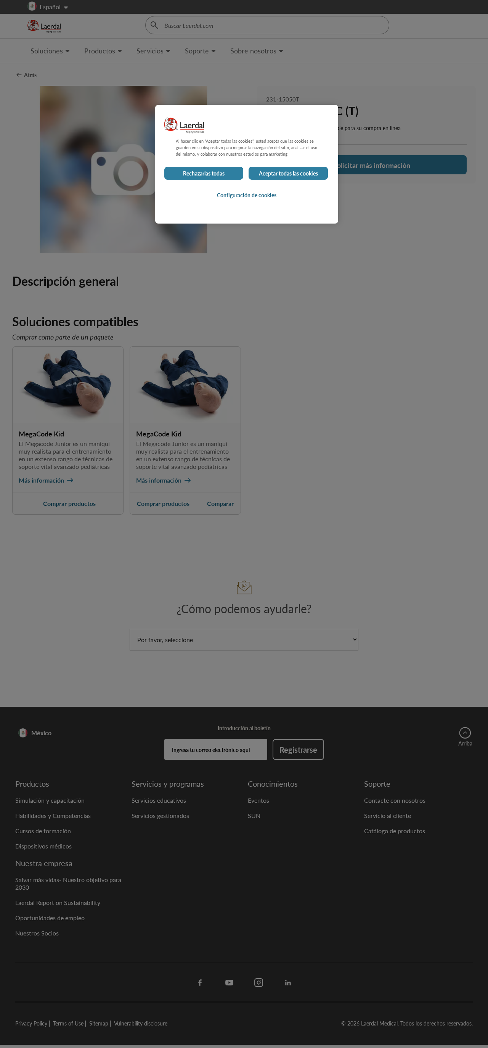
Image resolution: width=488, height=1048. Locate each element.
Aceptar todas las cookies (288, 173)
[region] (246, 164)
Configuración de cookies (246, 195)
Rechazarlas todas (204, 173)
